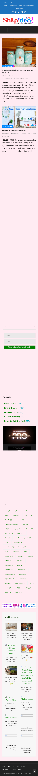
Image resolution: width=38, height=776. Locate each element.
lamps (20, 556)
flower (7, 538)
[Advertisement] (19, 239)
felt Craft (20, 533)
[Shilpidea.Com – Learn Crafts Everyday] (18, 20)
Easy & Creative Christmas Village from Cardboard (11, 635)
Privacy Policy (17, 769)
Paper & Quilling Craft (15, 421)
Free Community (30, 5)
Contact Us (21, 766)
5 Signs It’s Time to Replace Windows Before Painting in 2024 (26, 706)
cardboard (17, 515)
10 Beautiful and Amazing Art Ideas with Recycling (11, 748)
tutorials (8, 588)
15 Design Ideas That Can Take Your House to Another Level (11, 723)
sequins (7, 583)
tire (31, 583)
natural (30, 556)
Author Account (13, 5)
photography (9, 569)
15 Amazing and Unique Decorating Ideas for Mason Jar (17, 71)
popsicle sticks (10, 574)
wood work (19, 592)
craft (7, 529)
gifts (7, 542)
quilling (22, 574)
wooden (8, 592)
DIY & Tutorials (11, 408)
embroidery (29, 529)
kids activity (9, 556)
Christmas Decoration (11, 524)
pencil (19, 565)
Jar (6, 551)
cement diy (29, 515)
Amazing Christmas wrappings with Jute (27, 729)
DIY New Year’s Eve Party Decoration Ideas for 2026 (11, 659)
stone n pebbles (20, 583)
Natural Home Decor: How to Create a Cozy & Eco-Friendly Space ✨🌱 (11, 681)
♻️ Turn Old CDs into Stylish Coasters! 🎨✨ (27, 658)
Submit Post (22, 5)
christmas (20, 520)
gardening (27, 538)
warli (17, 588)
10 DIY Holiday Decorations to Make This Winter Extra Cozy (11, 707)
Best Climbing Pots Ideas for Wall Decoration (26, 750)
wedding (27, 588)
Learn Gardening (12, 417)
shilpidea (7, 133)
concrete (26, 524)
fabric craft (9, 533)
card (7, 515)
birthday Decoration (11, 511)
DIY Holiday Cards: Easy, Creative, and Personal (27, 689)
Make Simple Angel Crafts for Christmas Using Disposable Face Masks (27, 636)
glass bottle (18, 542)
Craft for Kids (10, 404)
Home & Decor (7, 66)
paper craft (9, 565)
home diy (22, 547)
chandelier (8, 520)
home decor (9, 547)
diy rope (17, 529)
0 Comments (19, 75)
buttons (24, 511)
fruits (17, 538)
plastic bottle (22, 569)
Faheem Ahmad (9, 75)
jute (25, 551)
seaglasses (22, 578)
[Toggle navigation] (4, 30)
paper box (20, 560)
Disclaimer (5, 769)
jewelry (16, 551)
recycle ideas (9, 578)
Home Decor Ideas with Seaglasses (14, 130)
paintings (8, 560)
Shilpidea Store (19, 8)
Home (3, 766)
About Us (6, 5)
